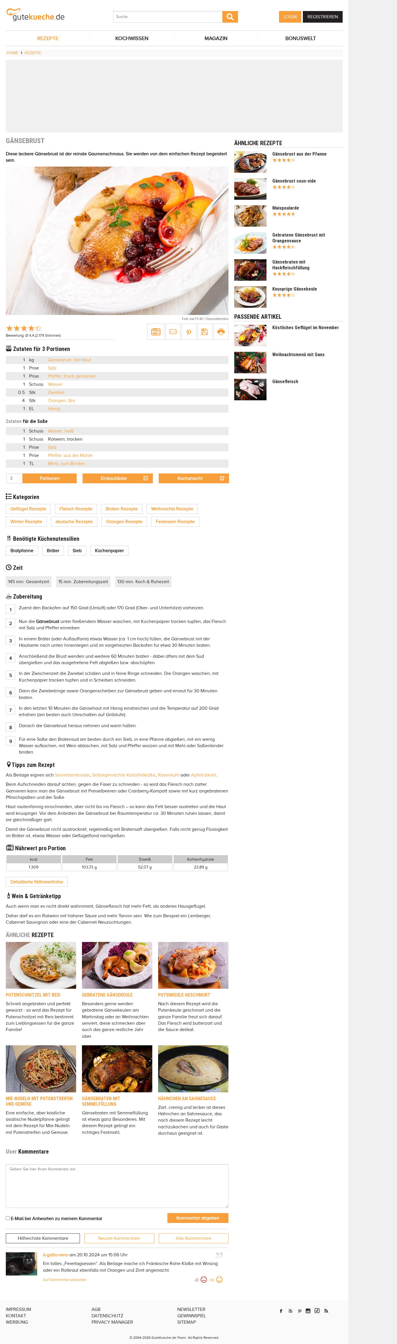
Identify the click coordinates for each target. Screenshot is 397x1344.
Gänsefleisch (285, 381)
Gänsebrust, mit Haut (69, 360)
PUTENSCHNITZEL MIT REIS (33, 995)
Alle (193, 1238)
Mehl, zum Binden (66, 463)
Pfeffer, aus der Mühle (70, 455)
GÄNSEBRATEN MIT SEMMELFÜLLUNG (101, 1101)
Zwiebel (56, 392)
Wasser (55, 384)
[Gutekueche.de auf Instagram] (308, 1311)
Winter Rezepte (26, 521)
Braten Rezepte (122, 508)
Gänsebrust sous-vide (294, 181)
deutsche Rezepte (74, 521)
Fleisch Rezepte (76, 508)
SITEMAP (186, 1322)
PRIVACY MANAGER (112, 1322)
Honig (54, 408)
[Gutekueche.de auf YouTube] (290, 1311)
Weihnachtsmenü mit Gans (298, 354)
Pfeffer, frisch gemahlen (72, 376)
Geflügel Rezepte (28, 508)
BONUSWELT (300, 38)
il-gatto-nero (55, 1254)
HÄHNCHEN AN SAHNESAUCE (187, 1098)
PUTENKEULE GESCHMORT (184, 995)
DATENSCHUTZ (107, 1315)
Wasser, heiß (61, 431)
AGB (96, 1309)
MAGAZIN (216, 38)
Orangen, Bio (61, 400)
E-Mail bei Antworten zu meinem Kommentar (56, 1218)
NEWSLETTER (191, 1309)
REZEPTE (47, 38)
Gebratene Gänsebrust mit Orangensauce (298, 238)
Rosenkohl (168, 775)
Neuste (119, 1238)
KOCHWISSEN (132, 38)
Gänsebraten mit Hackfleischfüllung (291, 265)
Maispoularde (285, 208)
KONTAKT (16, 1315)
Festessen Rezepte (175, 521)
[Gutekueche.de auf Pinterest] (299, 1311)
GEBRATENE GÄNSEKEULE (107, 995)
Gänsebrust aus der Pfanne (299, 154)
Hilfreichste (43, 1238)
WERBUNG (17, 1322)
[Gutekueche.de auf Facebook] (281, 1311)
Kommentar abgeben (197, 1218)
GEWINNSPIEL (191, 1315)
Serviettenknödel (72, 775)
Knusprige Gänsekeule (294, 289)
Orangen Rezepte (124, 521)
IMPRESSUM (18, 1309)
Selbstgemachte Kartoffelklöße (123, 775)
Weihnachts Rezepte (172, 508)
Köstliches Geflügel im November (305, 327)
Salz (52, 368)
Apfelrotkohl (203, 775)
